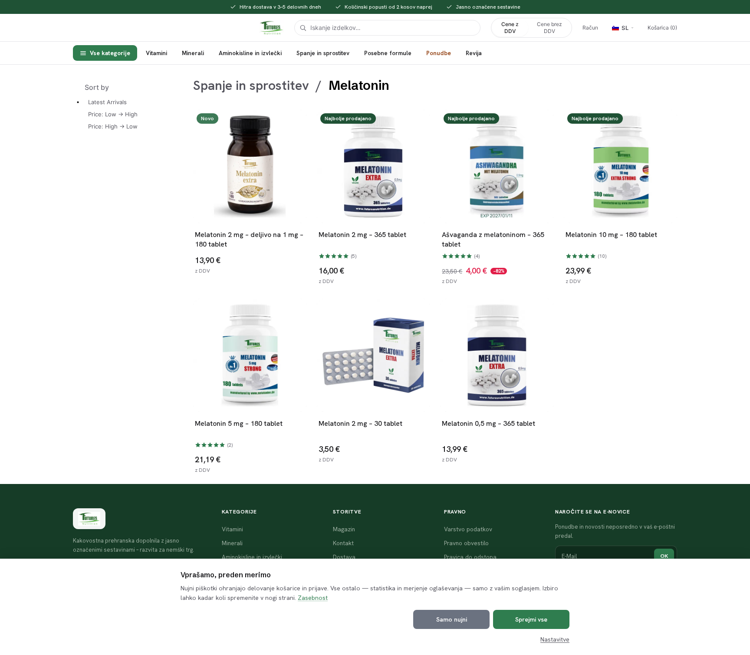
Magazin (344, 529)
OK (664, 556)
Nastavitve (554, 639)
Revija (474, 53)
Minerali (193, 53)
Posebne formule (387, 53)
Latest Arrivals (107, 102)
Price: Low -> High (113, 114)
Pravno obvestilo (466, 543)
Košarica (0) (662, 27)
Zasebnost (313, 598)
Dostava (344, 557)
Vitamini (156, 53)
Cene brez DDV (549, 27)
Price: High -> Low (113, 126)
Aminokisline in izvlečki (250, 53)
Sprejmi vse (531, 619)
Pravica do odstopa (470, 557)
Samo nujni (451, 619)
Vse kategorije (110, 53)
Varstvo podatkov (468, 529)
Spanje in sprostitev (322, 53)
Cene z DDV (510, 27)
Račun (590, 27)
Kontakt (343, 543)
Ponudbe (438, 53)
